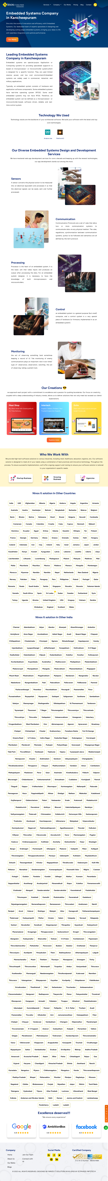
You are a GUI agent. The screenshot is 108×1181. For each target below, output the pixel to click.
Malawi (66, 559)
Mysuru (36, 1070)
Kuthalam (77, 856)
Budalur (59, 946)
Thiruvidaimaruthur (18, 946)
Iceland (12, 545)
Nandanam (70, 676)
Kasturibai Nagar (61, 738)
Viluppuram (38, 1043)
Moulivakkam (28, 676)
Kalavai (30, 911)
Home (9, 1155)
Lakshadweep (92, 1098)
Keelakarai (87, 897)
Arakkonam (82, 904)
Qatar (96, 579)
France (13, 538)
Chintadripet (30, 731)
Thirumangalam (57, 710)
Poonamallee (79, 690)
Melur (84, 849)
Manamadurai (17, 932)
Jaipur (72, 1084)
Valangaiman (26, 980)
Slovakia (68, 586)
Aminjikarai (14, 634)
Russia (21, 586)
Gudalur (26, 876)
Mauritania (24, 566)
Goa (95, 1057)
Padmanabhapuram (47, 828)
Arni (51, 1015)
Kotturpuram (93, 655)
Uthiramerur (60, 821)
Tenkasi (54, 939)
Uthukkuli (76, 1001)
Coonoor (96, 870)
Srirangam (81, 960)
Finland (94, 531)
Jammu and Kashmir (75, 1098)
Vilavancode (41, 835)
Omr (45, 724)
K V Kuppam (33, 1029)
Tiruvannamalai (18, 1029)
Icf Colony (32, 738)
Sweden (70, 593)
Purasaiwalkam (15, 696)
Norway (13, 579)
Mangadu (46, 669)
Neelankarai (15, 683)
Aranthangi (28, 883)
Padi (44, 683)
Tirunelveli (96, 994)
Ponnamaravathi (93, 883)
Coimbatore (95, 766)
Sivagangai (32, 932)
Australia (14, 510)
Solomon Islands (93, 586)
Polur (95, 1015)
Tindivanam (56, 1036)
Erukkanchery (55, 731)
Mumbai (57, 1077)
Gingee (14, 1036)
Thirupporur (32, 766)
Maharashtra (45, 1077)
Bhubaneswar (38, 1084)
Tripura (39, 1091)
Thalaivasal (14, 918)
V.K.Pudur (65, 939)
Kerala (76, 1070)
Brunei (61, 517)
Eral (46, 987)
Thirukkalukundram (15, 766)
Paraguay (44, 579)
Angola (73, 503)
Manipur (68, 1077)
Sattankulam (57, 987)
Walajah (52, 911)
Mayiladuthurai (91, 856)
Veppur (25, 786)
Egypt (36, 531)
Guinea (76, 538)
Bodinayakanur (65, 953)
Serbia (45, 586)
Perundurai (35, 807)
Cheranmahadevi (15, 994)
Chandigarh (39, 1063)
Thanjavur (93, 946)
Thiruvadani (69, 904)
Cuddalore (73, 780)
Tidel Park (12, 752)
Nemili (94, 904)
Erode (67, 800)
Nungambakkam (31, 683)
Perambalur (91, 876)
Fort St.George (88, 731)
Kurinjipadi (85, 780)
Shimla (69, 1063)
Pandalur (36, 876)
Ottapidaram (80, 980)
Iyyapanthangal (33, 648)
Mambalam (12, 745)
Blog (81, 5)
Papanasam (93, 939)
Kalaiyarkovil (92, 925)
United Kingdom (49, 600)
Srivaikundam (20, 987)
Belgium (94, 510)
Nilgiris (86, 870)
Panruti (97, 780)
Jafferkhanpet (49, 648)
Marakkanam (27, 1036)
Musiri (33, 960)
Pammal (94, 683)
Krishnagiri (24, 849)
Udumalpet (18, 1008)
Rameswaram (55, 904)
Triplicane (51, 752)
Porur (90, 690)
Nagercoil (32, 828)
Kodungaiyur (77, 738)
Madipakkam (75, 662)
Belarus (83, 510)
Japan (86, 545)
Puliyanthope (62, 745)
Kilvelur (39, 863)
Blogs (9, 1167)
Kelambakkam (29, 655)
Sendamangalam (38, 870)
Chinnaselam (46, 814)
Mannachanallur (20, 960)
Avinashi (41, 1001)
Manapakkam (32, 669)
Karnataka (13, 1070)
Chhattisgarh (75, 1057)
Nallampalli (81, 786)
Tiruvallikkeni (25, 752)
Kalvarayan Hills (75, 814)
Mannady (37, 745)
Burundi (82, 517)
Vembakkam (50, 1022)
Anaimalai (58, 773)
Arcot (21, 911)
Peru (54, 579)
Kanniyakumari (18, 828)
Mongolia (79, 566)
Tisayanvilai (57, 994)
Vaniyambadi (81, 967)
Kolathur (69, 655)
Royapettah (29, 696)
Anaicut (46, 1029)
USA (61, 600)
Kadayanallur (28, 939)
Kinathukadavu (72, 773)
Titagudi (14, 786)
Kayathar (54, 980)
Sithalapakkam (59, 703)
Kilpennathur (77, 1022)
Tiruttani (82, 1008)
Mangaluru (65, 1070)
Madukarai (28, 773)
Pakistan (23, 579)
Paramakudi (73, 897)
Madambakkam (91, 662)
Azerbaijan (36, 510)
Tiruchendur (71, 987)
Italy (58, 545)
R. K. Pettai (70, 1008)
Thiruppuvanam (47, 932)
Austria (25, 510)
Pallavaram (68, 683)
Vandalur (73, 766)
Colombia (40, 524)
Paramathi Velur (73, 870)
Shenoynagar (28, 703)
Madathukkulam (90, 1001)
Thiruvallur (33, 717)
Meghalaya (80, 1077)
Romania (11, 586)
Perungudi (65, 690)
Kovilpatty (66, 980)
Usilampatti (64, 856)
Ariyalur (32, 759)
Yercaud (83, 918)
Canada (29, 524)
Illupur (69, 883)
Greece (54, 538)
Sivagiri (76, 932)
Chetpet (17, 731)
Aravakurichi (55, 835)
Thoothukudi (35, 987)
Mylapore (57, 676)
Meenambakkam (75, 669)
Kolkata (13, 1098)
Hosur (82, 842)
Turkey (15, 600)
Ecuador (26, 531)
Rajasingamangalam (19, 904)
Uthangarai (51, 849)
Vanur (13, 1043)
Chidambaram (27, 780)
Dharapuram (16, 1001)
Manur (69, 994)
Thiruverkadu (88, 710)
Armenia (95, 503)
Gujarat (16, 1063)
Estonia (55, 531)
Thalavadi (32, 814)
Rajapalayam (16, 1050)
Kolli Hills (95, 863)
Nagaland (14, 1084)
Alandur (51, 627)
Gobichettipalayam (72, 807)
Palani (44, 800)
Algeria (52, 503)
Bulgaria (72, 517)
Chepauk (94, 634)
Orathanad (81, 946)
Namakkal (23, 870)
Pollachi (85, 773)
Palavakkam (55, 683)
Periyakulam (41, 953)
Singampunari (51, 925)
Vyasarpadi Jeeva (77, 752)
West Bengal (92, 1091)
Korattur (80, 655)
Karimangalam (66, 786)
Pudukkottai (90, 890)
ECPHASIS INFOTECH (87, 1171)
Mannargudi (31, 973)
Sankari (14, 925)
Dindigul (61, 793)
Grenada (65, 538)
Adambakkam (29, 627)
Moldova (57, 566)
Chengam (64, 1022)
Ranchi (92, 1063)
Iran (32, 545)
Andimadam (44, 759)
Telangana (15, 1091)
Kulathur (79, 883)
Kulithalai (45, 842)
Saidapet (55, 696)
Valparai (96, 773)
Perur (39, 773)
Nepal (57, 572)
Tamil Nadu (93, 1084)
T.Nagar (43, 710)
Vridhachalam (37, 786)
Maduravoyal (18, 669)
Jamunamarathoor (65, 1015)
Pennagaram (13, 793)
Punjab (50, 1084)
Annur (83, 766)
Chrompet (43, 641)
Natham (72, 793)
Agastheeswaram (66, 828)
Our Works (67, 5)
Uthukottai (42, 1015)
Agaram (71, 724)
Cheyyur (44, 766)
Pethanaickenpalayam (91, 911)
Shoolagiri (93, 842)
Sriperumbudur (88, 821)
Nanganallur (83, 676)
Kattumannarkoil (43, 780)
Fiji (85, 531)
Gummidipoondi (33, 1008)
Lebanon (67, 552)
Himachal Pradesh (55, 1063)
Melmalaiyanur (42, 1036)
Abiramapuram (57, 724)
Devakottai (25, 925)
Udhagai (58, 876)
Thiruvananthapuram (91, 1070)
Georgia (23, 538)
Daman (59, 1098)
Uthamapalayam (81, 953)
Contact (88, 5)
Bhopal (32, 1077)
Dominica (15, 531)
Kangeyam (30, 1001)
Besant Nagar (81, 634)
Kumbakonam (78, 939)
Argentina (84, 503)
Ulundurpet (30, 821)
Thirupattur (65, 925)
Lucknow (65, 1091)
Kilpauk (42, 655)
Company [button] (56, 5)
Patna (63, 1057)
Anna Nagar (28, 634)
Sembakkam (94, 696)
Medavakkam (59, 669)
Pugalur (93, 835)
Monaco (68, 566)
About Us (10, 1159)
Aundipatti (28, 953)
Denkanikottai (70, 842)
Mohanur (11, 870)
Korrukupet (90, 738)
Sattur (27, 1050)
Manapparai (67, 960)
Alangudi (29, 890)
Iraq (40, 545)
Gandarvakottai (43, 890)
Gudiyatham (58, 1029)
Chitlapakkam (14, 641)
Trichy (91, 960)
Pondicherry (44, 1105)
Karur (67, 835)
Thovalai (81, 828)
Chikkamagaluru (50, 1070)
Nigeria (95, 572)
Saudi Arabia (34, 586)
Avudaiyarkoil (42, 883)
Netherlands (68, 572)
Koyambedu (33, 662)
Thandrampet (91, 1022)
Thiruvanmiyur (73, 710)
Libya (97, 552)
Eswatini (66, 531)
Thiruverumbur (30, 967)
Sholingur (41, 911)
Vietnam (82, 600)
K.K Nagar (92, 648)
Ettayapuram (41, 980)
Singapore (57, 586)
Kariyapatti (66, 1043)
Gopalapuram (83, 641)
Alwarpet (62, 627)
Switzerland (82, 593)
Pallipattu (57, 1008)
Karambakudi (76, 890)
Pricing (75, 5)
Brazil (52, 517)
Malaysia (77, 559)
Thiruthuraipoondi (65, 973)
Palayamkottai (81, 994)
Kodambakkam (56, 655)
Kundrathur (46, 662)
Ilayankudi (79, 925)
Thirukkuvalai (68, 863)
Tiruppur (64, 1001)
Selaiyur (16, 703)
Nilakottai (83, 793)
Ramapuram (20, 759)
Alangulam (14, 939)
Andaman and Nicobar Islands (32, 1098)
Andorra (62, 503)
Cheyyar (25, 1022)
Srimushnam (59, 780)
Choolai (42, 731)
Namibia (36, 572)
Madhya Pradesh (19, 1077)
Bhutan (21, 517)
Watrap (78, 1050)
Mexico (47, 566)
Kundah (48, 876)
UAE (19, 503)
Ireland (49, 545)
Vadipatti (74, 849)
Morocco (13, 572)
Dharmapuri (52, 786)
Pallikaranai (81, 683)
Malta (13, 566)
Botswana (42, 517)
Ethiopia (77, 531)
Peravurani (47, 946)
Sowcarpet (76, 745)
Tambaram (91, 703)
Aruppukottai (53, 1043)
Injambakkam (17, 648)
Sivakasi (53, 1050)
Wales (71, 607)
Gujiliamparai (16, 800)
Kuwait (34, 552)
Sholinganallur (43, 703)
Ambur (69, 967)
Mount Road (14, 676)
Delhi (50, 1098)
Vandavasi (37, 1022)
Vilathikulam (94, 980)
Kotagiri (15, 876)
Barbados (72, 510)
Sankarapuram (91, 814)
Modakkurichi (91, 800)
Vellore (93, 1029)
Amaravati (15, 1057)
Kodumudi (78, 800)
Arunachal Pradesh (31, 1057)
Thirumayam (22, 897)
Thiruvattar (27, 835)
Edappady (94, 918)
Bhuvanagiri (12, 780)
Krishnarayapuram (29, 842)
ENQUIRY (106, 1114)
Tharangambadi (26, 863)
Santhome (81, 696)
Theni (53, 953)
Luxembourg (40, 559)
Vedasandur (56, 800)
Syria (94, 593)
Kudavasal (80, 973)
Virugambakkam (15, 724)
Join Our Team (27, 1155)
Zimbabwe (38, 607)
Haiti (85, 538)
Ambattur (91, 627)
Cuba (61, 524)
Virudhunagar (92, 1043)
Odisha (25, 1084)
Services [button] (46, 5)
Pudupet (49, 745)
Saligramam (68, 696)
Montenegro (92, 566)
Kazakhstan (13, 552)
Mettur (41, 918)
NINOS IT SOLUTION (56, 1171)
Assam (45, 1057)
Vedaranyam (82, 863)
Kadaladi (34, 897)
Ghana (44, 538)
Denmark (80, 524)
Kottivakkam (79, 648)
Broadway (95, 724)
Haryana (27, 1063)
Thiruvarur (95, 967)
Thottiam (43, 960)
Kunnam (79, 876)
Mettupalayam (14, 773)
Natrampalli (45, 967)
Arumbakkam (42, 634)
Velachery (90, 717)
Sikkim (81, 1084)
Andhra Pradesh (91, 1050)
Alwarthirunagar (77, 627)
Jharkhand (81, 1063)
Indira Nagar (45, 738)
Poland (75, 579)
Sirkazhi (12, 863)
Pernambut (82, 1029)
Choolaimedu (30, 641)
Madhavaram (60, 662)
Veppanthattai (13, 883)
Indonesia (23, 545)
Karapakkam (64, 648)
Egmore (55, 641)
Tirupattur (58, 967)
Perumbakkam (51, 690)
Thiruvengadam (89, 932)
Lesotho (78, 552)
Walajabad (74, 821)
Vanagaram (76, 717)
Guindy (96, 641)
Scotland (61, 607)
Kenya (24, 552)
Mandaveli (26, 745)
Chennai (16, 627)
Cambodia (94, 517)
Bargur (12, 849)
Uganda (25, 600)
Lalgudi (95, 953)
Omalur (51, 918)
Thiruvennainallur (89, 1036)
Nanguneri (30, 994)
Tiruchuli (79, 1043)
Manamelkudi (57, 883)
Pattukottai (34, 946)
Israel (66, 545)
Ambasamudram (86, 987)
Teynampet (19, 710)
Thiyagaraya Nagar (92, 745)
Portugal (86, 579)
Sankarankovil (63, 932)
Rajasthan (61, 1084)
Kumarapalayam (55, 870)
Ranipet (11, 911)
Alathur (69, 876)
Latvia (57, 552)
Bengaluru (25, 1070)
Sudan (60, 593)
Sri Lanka (49, 593)
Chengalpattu (87, 759)
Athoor (50, 793)
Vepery (62, 752)
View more (19, 431)
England (50, 607)
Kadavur (14, 842)
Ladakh (56, 1105)
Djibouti (92, 524)
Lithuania (27, 559)
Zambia (93, 600)
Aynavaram (82, 724)
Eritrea (45, 531)
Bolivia (31, 517)
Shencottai (42, 939)
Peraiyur (52, 856)
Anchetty (56, 842)
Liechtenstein (14, 559)
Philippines (64, 579)
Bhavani (58, 807)
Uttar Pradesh (52, 1091)
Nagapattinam (52, 863)
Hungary (94, 538)
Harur (24, 793)
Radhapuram (44, 994)
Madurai (63, 849)
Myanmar (24, 572)
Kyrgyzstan (45, 552)
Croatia (51, 524)
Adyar (41, 627)
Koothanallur (17, 973)
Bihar (54, 1057)
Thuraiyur (55, 960)
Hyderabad (27, 1091)
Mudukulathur (59, 897)
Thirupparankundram (36, 856)
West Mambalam (32, 724)
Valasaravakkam (61, 717)
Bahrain (48, 510)
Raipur (86, 1057)
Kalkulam (92, 828)
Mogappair (91, 669)
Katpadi (70, 1029)
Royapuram (42, 696)
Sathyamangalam (17, 814)
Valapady (71, 918)
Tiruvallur (29, 1015)
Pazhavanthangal (22, 690)
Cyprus (70, 524)
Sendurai (57, 759)
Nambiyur (88, 807)
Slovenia (79, 586)
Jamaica (76, 545)
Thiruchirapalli (14, 967)
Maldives (88, 559)
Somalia (15, 593)
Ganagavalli (73, 911)
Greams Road (18, 738)
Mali (97, 559)
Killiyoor (15, 835)
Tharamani (32, 710)
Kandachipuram (72, 1036)
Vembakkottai (40, 1050)
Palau (33, 579)
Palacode (93, 786)
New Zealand (83, 572)
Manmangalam (79, 835)
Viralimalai (17, 890)
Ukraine (35, 600)
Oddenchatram (32, 800)
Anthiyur (47, 807)
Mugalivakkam (43, 676)
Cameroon (17, 524)
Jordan (96, 545)
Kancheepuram (45, 821)
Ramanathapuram (38, 904)
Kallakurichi (59, 814)
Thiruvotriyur (19, 717)
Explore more (54, 440)
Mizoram (92, 1077)
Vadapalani (46, 717)
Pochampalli (37, 849)
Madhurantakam (59, 766)
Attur (62, 911)
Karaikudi (38, 925)
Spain (39, 593)
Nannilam (92, 973)
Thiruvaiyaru (14, 953)
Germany (34, 538)
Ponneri (47, 1008)
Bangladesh (59, 510)
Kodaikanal (95, 793)
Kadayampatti (28, 918)
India (11, 503)
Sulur (48, 773)
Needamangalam (46, 973)
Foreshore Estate (71, 731)
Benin (12, 517)
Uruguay (71, 600)
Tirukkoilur (18, 821)
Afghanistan (30, 503)
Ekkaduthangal (68, 641)
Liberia (88, 552)
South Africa (28, 593)
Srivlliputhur (65, 1050)
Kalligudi (94, 849)
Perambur (37, 690)
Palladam (53, 1001)
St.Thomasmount (76, 703)
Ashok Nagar (57, 634)
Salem (60, 918)
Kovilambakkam (17, 662)
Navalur (96, 676)
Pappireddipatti (37, 793)
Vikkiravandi (25, 1043)
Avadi (69, 634)
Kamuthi (46, 897)
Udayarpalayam (71, 759)
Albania (42, 503)
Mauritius (36, 566)
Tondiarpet (39, 752)
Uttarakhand (78, 1091)
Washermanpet (94, 752)
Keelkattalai (14, 655)
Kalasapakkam (82, 1015)
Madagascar (54, 559)
